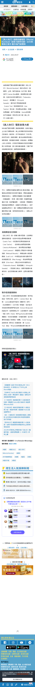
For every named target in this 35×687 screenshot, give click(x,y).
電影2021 (13, 449)
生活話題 (11, 49)
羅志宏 (7, 55)
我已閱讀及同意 (17, 679)
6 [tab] (23, 14)
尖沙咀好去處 (22, 651)
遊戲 (16, 457)
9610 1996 (12, 444)
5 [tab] (21, 14)
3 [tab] (17, 14)
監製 (23, 457)
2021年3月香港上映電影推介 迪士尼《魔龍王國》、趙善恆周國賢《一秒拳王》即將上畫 (17, 432)
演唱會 (6, 6)
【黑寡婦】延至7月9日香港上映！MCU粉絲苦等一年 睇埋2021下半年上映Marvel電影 (17, 387)
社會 (11, 656)
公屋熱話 (16, 9)
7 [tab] (13, 16)
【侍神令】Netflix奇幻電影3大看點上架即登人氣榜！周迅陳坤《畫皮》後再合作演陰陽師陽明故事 (17, 394)
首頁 (3, 49)
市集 (10, 651)
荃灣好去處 (25, 654)
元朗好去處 (16, 654)
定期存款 (30, 9)
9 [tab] (17, 16)
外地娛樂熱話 (8, 457)
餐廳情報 (17, 656)
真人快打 (22, 449)
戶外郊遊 (25, 656)
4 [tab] (19, 14)
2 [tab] (15, 14)
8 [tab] (15, 16)
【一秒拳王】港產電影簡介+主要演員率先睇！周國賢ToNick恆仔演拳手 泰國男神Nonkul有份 (17, 402)
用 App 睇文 (28, 59)
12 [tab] (23, 16)
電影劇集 (20, 49)
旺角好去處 (5, 656)
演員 (29, 457)
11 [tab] (21, 16)
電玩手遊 (6, 460)
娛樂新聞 (23, 9)
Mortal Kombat (9, 453)
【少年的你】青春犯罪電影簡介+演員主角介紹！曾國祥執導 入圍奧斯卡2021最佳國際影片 (17, 409)
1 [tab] (13, 14)
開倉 (14, 651)
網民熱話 (4, 664)
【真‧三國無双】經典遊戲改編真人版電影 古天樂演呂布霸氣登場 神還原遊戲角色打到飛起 (17, 417)
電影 (5, 449)
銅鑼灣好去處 (5, 654)
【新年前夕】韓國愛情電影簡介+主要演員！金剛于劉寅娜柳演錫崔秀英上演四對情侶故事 (17, 424)
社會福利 (4, 658)
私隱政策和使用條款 (22, 674)
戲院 (18, 453)
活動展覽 (4, 651)
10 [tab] (19, 16)
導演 (14, 460)
